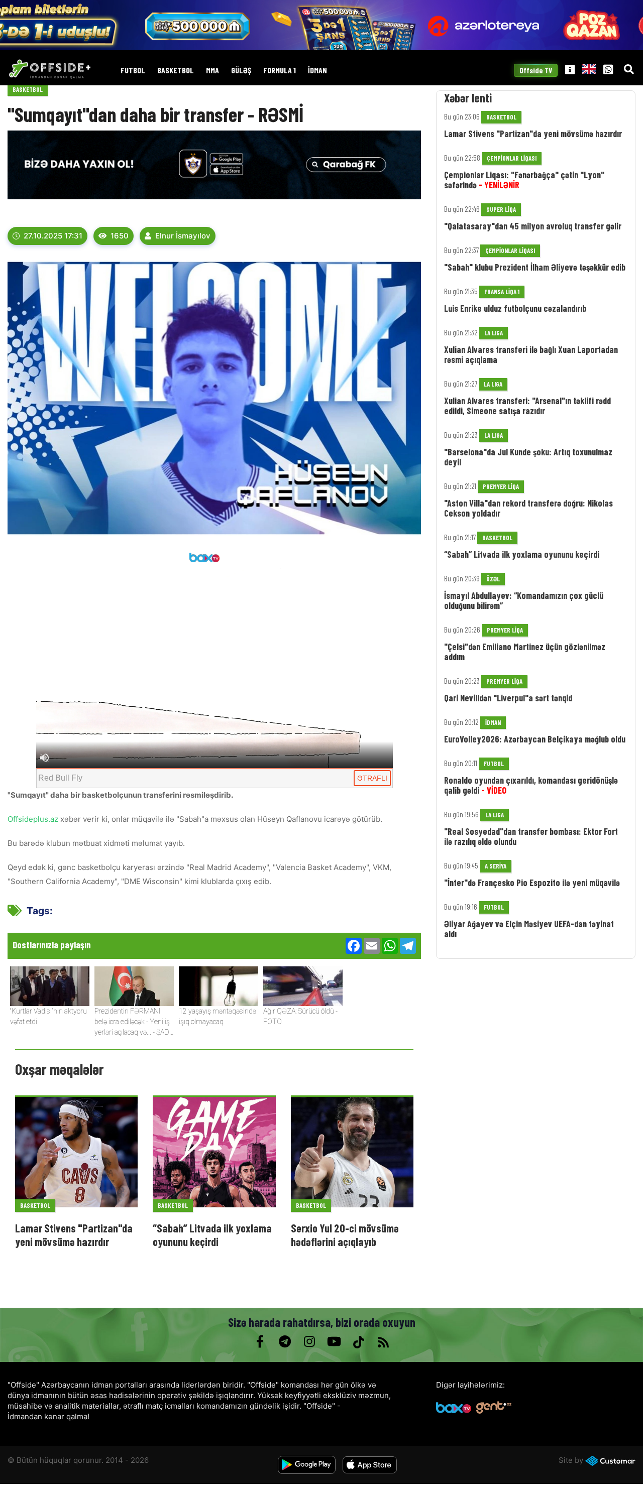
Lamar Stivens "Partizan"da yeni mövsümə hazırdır (74, 1234)
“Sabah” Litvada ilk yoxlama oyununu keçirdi (212, 1234)
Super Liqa (501, 209)
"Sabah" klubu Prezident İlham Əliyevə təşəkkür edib (534, 267)
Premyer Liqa (501, 486)
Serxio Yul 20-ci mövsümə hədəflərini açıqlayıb (345, 1234)
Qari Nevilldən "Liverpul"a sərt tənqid (508, 697)
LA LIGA (493, 333)
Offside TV (536, 70)
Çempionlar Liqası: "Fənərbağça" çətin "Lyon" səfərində (524, 179)
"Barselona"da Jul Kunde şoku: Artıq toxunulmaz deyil (528, 456)
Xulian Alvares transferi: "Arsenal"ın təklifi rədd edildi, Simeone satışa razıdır (527, 405)
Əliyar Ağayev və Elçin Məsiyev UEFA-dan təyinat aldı (529, 928)
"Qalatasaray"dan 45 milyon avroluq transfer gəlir (532, 225)
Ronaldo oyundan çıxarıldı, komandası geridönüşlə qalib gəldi (531, 785)
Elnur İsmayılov (182, 235)
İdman (317, 70)
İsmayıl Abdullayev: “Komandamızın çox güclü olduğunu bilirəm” (523, 600)
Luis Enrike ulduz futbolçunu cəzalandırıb (515, 308)
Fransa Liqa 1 (501, 292)
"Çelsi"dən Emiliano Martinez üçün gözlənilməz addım (524, 651)
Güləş (241, 70)
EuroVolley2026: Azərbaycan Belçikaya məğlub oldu (534, 738)
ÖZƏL (493, 579)
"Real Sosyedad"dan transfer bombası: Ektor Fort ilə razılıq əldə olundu (531, 836)
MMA (212, 70)
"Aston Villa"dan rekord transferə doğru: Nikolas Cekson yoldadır (528, 508)
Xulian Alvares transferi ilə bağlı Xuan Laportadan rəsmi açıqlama (531, 354)
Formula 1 (279, 70)
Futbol (133, 70)
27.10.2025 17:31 (53, 235)
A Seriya (495, 866)
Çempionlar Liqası (512, 158)
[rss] (383, 1341)
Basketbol (175, 70)
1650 (120, 235)
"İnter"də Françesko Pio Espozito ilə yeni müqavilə (532, 882)
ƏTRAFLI (372, 778)
